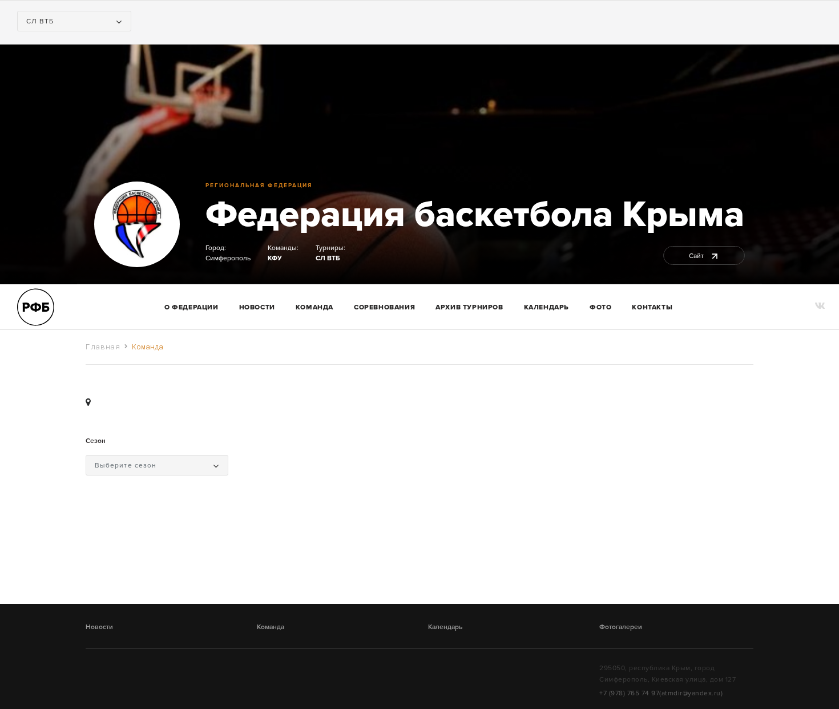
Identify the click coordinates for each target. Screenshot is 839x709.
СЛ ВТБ (328, 258)
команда (314, 307)
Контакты (652, 307)
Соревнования (384, 307)
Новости (257, 307)
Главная (103, 346)
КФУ (275, 258)
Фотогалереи (620, 627)
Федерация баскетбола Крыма (474, 214)
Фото (600, 307)
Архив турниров (469, 307)
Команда (270, 627)
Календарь (546, 307)
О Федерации (191, 307)
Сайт (697, 256)
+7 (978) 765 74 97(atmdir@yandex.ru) (661, 693)
